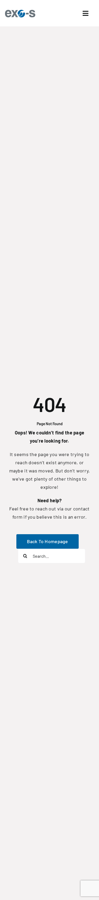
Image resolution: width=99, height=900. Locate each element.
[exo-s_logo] (21, 11)
